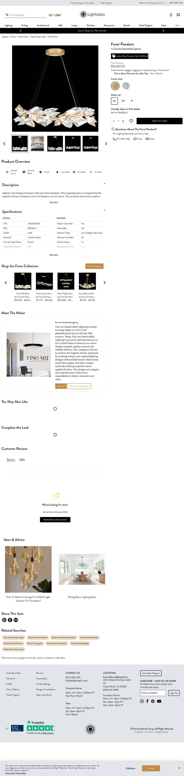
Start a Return (12, 689)
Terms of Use (149, 732)
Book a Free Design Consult (152, 2)
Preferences (130, 768)
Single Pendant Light (38, 36)
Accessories (109, 25)
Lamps (74, 25)
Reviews (40, 673)
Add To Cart (159, 121)
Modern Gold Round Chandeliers (63, 637)
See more (53, 202)
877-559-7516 (123, 139)
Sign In (137, 70)
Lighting (8, 25)
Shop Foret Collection (79, 386)
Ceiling (24, 25)
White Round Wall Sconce (13, 643)
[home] (92, 17)
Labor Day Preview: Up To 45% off (132, 56)
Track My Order (13, 673)
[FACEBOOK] (147, 701)
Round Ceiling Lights (34, 643)
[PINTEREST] (153, 701)
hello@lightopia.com (76, 680)
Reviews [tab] (11, 460)
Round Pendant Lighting (79, 643)
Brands (127, 25)
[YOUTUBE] (159, 701)
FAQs (9, 684)
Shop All (61, 386)
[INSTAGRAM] (142, 701)
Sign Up (174, 693)
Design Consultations (45, 689)
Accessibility (41, 678)
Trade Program (106, 2)
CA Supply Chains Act (161, 732)
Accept (151, 768)
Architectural (43, 25)
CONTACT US (73, 673)
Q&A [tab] (22, 460)
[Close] (179, 768)
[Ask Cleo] (55, 14)
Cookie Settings (43, 684)
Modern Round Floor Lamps (14, 649)
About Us (10, 678)
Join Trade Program (151, 673)
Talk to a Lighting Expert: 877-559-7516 (92, 30)
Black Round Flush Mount (37, 637)
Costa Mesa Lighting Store (115, 677)
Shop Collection (94, 266)
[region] (92, 768)
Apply (128, 70)
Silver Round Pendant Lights (14, 637)
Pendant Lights (23, 36)
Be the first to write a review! (55, 519)
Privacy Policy (138, 732)
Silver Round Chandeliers (89, 637)
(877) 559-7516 (176, 2)
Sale (177, 25)
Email (152, 139)
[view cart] (178, 14)
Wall (60, 25)
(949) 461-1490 (110, 689)
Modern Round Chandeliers (57, 643)
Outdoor (91, 25)
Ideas (164, 25)
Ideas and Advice (44, 695)
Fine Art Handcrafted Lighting (127, 48)
